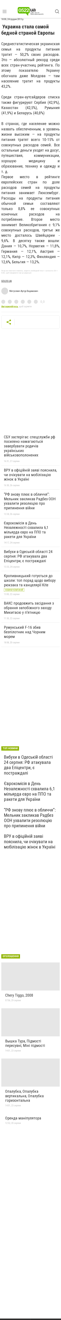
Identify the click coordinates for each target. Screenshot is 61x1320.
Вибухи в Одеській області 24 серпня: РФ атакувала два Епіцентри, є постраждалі (28, 556)
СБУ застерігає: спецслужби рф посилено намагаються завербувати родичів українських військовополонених (29, 446)
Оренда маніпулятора (23, 1118)
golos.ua (6, 281)
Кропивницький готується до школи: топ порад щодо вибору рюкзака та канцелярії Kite (30, 580)
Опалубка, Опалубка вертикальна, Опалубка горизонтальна (24, 1096)
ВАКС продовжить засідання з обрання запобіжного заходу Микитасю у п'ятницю (29, 608)
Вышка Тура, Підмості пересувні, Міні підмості (25, 1043)
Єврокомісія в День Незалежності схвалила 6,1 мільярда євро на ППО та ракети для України (26, 530)
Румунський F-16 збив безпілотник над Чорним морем (24, 632)
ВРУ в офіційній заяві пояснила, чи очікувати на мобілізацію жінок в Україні (30, 475)
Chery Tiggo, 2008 (19, 995)
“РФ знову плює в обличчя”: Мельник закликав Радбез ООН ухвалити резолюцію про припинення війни (30, 501)
